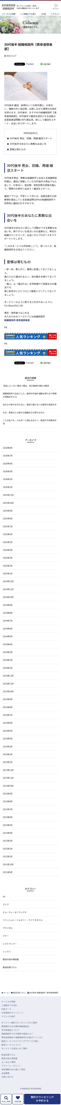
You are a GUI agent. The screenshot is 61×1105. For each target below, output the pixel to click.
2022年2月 (7, 848)
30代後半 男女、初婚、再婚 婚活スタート (31, 138)
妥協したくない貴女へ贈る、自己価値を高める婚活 (26, 385)
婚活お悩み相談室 (11, 959)
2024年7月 (7, 620)
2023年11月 (8, 683)
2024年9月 (7, 605)
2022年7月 (7, 809)
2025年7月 (7, 526)
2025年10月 (8, 502)
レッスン (7, 951)
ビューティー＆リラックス (15, 912)
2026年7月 (7, 455)
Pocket (30, 64)
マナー (6, 935)
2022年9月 (7, 793)
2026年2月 (7, 479)
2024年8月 (7, 612)
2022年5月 (7, 825)
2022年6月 (7, 817)
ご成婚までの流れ (29, 14)
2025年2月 (7, 565)
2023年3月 (7, 746)
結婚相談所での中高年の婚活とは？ (17, 1033)
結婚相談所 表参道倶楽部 (17, 320)
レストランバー (10, 943)
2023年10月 (8, 691)
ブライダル (8, 928)
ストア (6, 904)
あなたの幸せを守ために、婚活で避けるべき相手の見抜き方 (29, 404)
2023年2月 (7, 754)
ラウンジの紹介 (8, 1016)
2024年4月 (7, 644)
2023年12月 (8, 675)
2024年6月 (7, 628)
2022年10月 (8, 785)
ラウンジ (55, 14)
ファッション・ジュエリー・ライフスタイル (22, 920)
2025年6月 (7, 534)
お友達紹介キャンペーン (12, 1012)
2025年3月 (7, 557)
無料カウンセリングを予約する (42, 1098)
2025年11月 (8, 494)
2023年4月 (7, 738)
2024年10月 (8, 597)
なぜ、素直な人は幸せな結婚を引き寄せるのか (24, 412)
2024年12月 (8, 581)
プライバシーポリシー (11, 1065)
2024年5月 (7, 636)
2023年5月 (7, 730)
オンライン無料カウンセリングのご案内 (19, 1022)
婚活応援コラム (10, 967)
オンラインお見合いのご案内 (14, 1048)
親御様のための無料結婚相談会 (15, 1026)
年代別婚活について (10, 1030)
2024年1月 (7, 667)
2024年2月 (7, 659)
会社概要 (5, 1073)
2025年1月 (7, 573)
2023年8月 (7, 707)
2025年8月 (7, 518)
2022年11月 (8, 777)
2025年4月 (7, 550)
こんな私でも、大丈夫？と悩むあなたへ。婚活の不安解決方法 (29, 422)
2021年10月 (8, 864)
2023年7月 (7, 715)
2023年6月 (7, 722)
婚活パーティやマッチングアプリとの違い (20, 1041)
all (4, 896)
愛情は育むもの (18, 149)
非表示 (34, 133)
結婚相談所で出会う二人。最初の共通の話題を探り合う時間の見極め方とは (29, 395)
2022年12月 (8, 770)
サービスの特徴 (9, 14)
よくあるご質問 (8, 1062)
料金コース (6, 1009)
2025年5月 (7, 542)
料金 (44, 14)
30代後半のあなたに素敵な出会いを (28, 143)
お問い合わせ (7, 1076)
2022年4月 (7, 832)
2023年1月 (7, 762)
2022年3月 (7, 840)
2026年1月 (7, 487)
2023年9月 (7, 699)
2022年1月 (7, 856)
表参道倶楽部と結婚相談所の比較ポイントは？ (22, 1037)
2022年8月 (7, 801)
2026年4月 (7, 463)
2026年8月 (7, 447)
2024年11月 (8, 589)
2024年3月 (7, 652)
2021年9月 (7, 872)
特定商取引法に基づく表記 (13, 1069)
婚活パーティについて (11, 1044)
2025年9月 (7, 510)
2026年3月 (7, 471)
